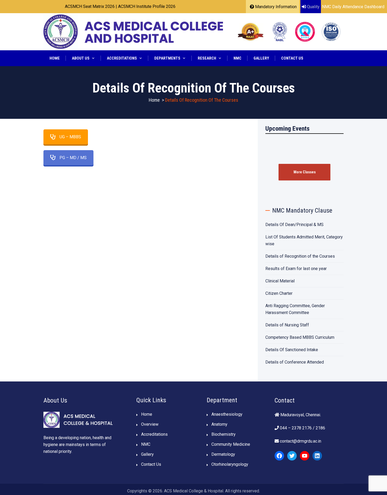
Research (207, 58)
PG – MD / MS (73, 157)
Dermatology (223, 454)
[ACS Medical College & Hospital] (133, 31)
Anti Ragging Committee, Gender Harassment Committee (295, 309)
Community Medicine (230, 444)
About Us (81, 58)
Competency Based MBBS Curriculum (299, 337)
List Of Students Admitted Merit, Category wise (304, 240)
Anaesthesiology (226, 414)
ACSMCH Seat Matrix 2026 (80, 6)
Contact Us (292, 58)
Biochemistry (223, 434)
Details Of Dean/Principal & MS (294, 224)
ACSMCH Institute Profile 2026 (137, 6)
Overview (149, 424)
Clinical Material (280, 280)
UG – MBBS (70, 136)
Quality (313, 6)
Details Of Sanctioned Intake (291, 349)
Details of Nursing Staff (287, 324)
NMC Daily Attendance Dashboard (353, 6)
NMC (237, 58)
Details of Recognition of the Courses (300, 256)
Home (54, 58)
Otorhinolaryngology (229, 464)
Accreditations (122, 58)
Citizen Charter (278, 293)
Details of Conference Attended (294, 362)
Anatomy (219, 424)
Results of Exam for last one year (296, 268)
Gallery (261, 58)
